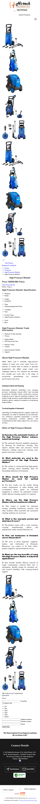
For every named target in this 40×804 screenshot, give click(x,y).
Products (8, 270)
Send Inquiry (9, 263)
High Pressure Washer (12, 272)
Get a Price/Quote (8, 285)
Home (7, 268)
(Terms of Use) (32, 798)
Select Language (29, 789)
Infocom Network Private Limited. (28, 800)
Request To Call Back (9, 265)
